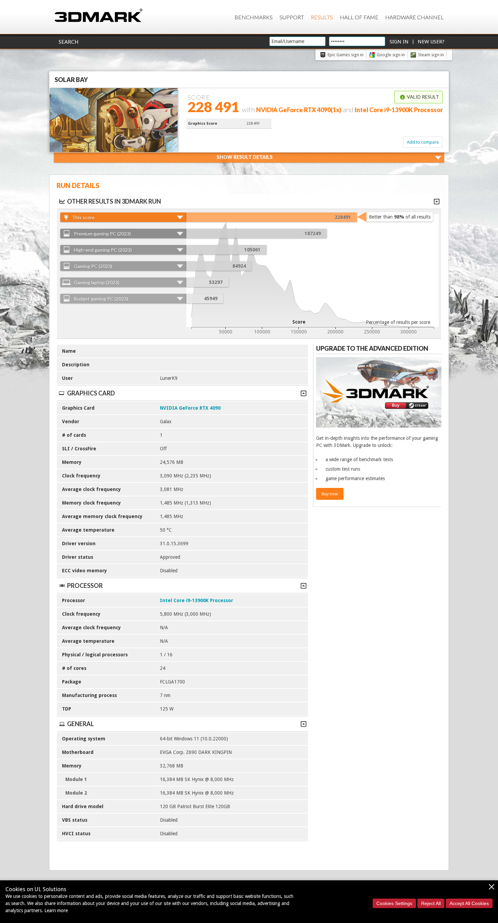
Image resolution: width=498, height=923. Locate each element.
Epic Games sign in (346, 54)
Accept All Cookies (469, 903)
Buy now (329, 493)
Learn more (56, 910)
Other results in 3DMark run (114, 201)
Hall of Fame (359, 17)
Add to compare (423, 142)
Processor (85, 585)
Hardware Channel (414, 17)
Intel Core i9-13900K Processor (196, 600)
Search (68, 42)
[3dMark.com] (98, 15)
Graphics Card (91, 393)
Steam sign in (431, 54)
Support (291, 17)
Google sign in (391, 54)
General (80, 724)
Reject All (431, 903)
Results (322, 17)
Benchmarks (253, 17)
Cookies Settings (394, 903)
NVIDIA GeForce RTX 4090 (190, 408)
